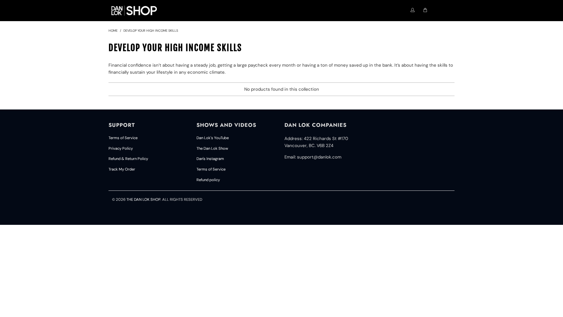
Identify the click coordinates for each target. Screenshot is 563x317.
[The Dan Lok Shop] (136, 10)
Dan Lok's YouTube (212, 137)
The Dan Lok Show (212, 148)
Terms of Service (123, 137)
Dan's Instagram (210, 158)
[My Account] (413, 10)
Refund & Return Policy (128, 158)
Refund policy (208, 179)
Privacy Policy (120, 148)
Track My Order (121, 169)
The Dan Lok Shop (143, 199)
